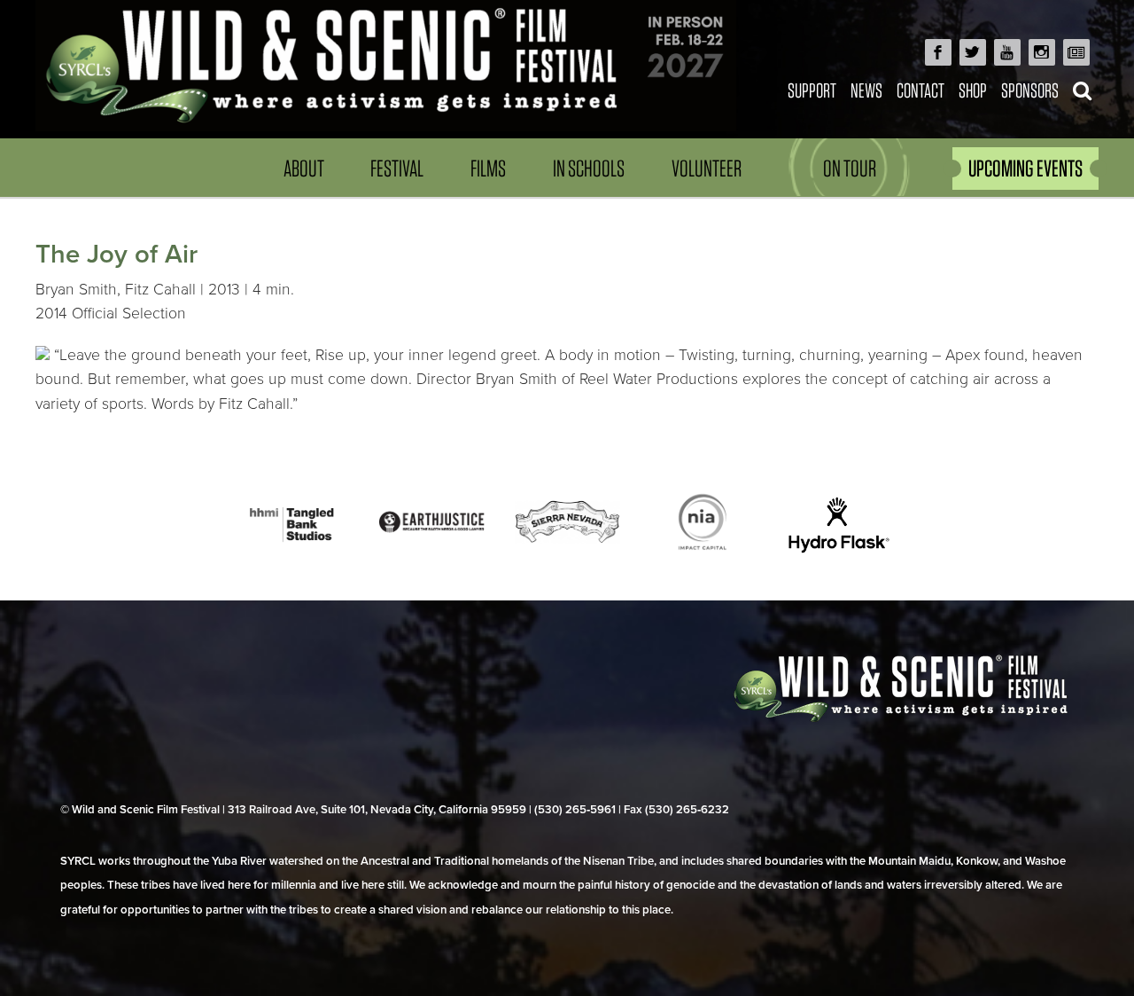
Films (488, 168)
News (866, 90)
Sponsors (1030, 90)
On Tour (849, 168)
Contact (920, 90)
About (304, 168)
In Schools (589, 168)
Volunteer (707, 168)
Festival (396, 168)
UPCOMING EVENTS (1025, 168)
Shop (973, 90)
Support (812, 90)
